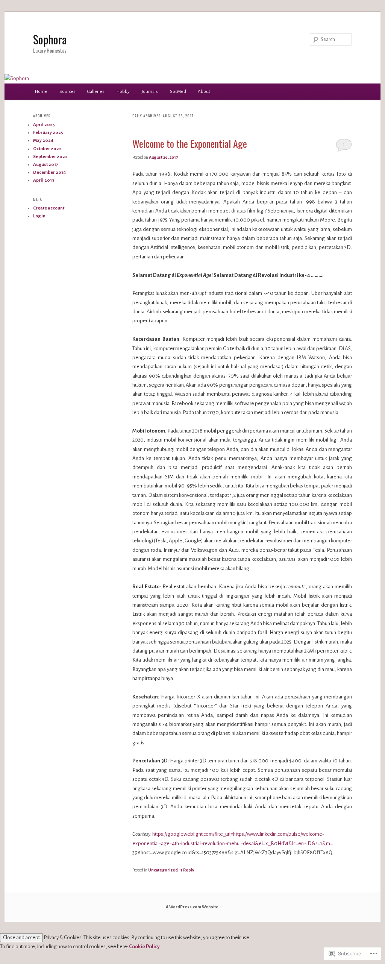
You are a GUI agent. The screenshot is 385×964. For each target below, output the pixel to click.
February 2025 (48, 132)
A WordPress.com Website (192, 907)
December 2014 (49, 172)
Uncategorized (163, 870)
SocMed (178, 91)
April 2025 (44, 124)
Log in (39, 216)
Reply (187, 870)
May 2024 (43, 140)
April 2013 (44, 180)
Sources (67, 91)
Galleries (96, 91)
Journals (149, 91)
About (204, 91)
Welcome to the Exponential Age (189, 143)
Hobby (123, 91)
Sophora (50, 39)
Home (41, 91)
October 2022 (47, 148)
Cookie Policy (144, 946)
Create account (48, 208)
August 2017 (45, 164)
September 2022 (50, 156)
